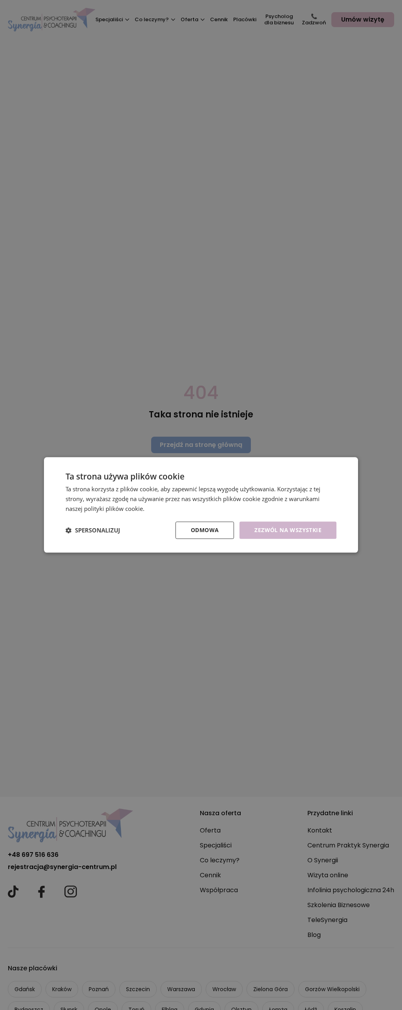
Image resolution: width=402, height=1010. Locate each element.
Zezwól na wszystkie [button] (288, 530)
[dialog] (201, 505)
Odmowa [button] (205, 530)
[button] (93, 530)
